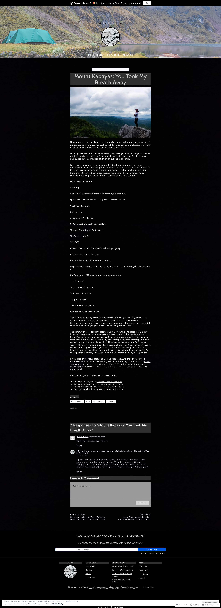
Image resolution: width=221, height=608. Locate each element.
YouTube (143, 566)
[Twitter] (105, 23)
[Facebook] (100, 23)
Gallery (89, 570)
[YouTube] (121, 23)
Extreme (107, 70)
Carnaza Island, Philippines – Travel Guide (116, 367)
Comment (142, 503)
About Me (90, 566)
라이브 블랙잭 (82, 437)
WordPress (118, 607)
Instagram (143, 570)
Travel (126, 70)
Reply (79, 445)
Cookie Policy (57, 604)
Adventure (97, 70)
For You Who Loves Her (123, 570)
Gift (146, 3)
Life (120, 70)
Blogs (88, 574)
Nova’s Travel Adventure (111, 389)
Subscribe (152, 549)
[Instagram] (110, 23)
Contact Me (91, 577)
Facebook (143, 574)
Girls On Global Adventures (109, 382)
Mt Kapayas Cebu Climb (123, 566)
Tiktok (142, 578)
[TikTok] (115, 23)
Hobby (115, 70)
